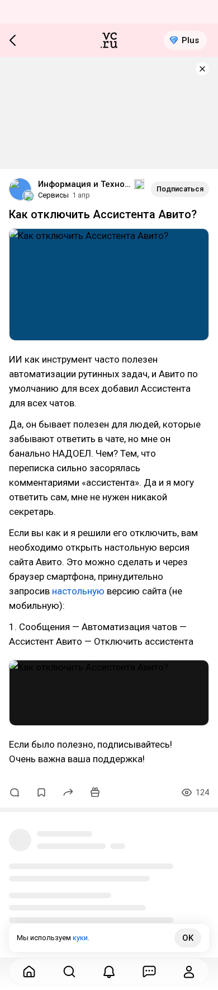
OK (187, 938)
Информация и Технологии (85, 184)
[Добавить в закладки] (41, 792)
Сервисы (53, 195)
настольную (78, 591)
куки (80, 937)
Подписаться (180, 189)
